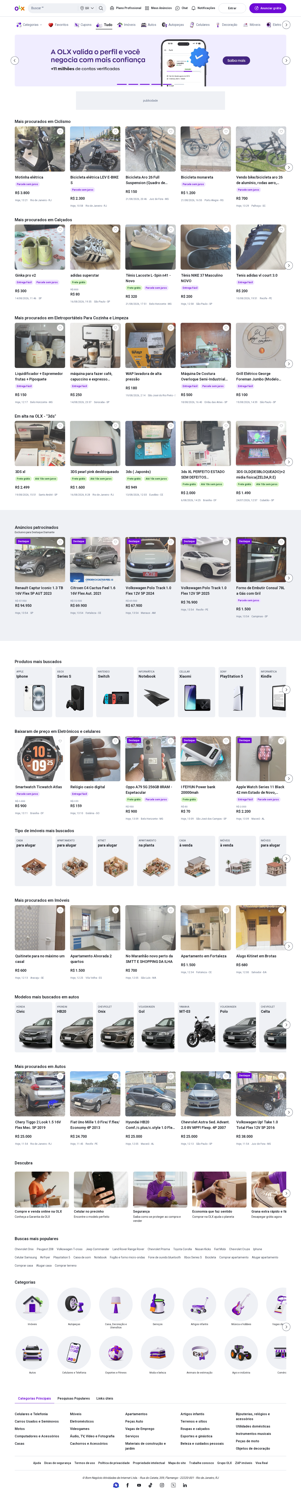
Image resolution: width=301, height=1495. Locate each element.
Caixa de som (82, 1257)
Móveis (255, 25)
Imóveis (130, 25)
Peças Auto (134, 1421)
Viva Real (262, 1463)
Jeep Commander (97, 1249)
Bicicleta (210, 1257)
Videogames (79, 1429)
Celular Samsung (26, 1257)
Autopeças (176, 25)
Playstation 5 (61, 1257)
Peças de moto (247, 1441)
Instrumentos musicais (253, 1434)
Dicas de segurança (57, 1463)
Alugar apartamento (265, 1257)
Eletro (277, 25)
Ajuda (37, 1463)
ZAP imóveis (243, 1463)
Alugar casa (44, 1265)
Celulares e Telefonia (31, 1414)
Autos (152, 25)
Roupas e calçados (195, 1429)
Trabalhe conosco (201, 1463)
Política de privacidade (114, 1463)
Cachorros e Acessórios (89, 1444)
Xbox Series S (193, 1257)
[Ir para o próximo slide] (289, 167)
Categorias (30, 25)
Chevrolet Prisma (159, 1249)
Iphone (257, 1249)
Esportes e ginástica (196, 1436)
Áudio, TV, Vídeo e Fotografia (92, 1436)
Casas (19, 1444)
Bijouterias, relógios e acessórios (253, 1416)
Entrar (232, 8)
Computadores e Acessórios (37, 1436)
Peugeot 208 (45, 1249)
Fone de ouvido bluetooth (164, 1257)
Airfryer (45, 1257)
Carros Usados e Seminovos (37, 1421)
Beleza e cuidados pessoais (202, 1444)
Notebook (100, 1257)
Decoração (229, 25)
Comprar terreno (66, 1265)
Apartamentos (136, 1414)
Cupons (86, 25)
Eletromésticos (82, 1421)
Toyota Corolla (182, 1249)
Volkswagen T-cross (70, 1249)
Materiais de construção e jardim (145, 1446)
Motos (20, 1429)
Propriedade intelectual (149, 1463)
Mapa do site (177, 1463)
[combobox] (67, 8)
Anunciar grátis (270, 8)
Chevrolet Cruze (239, 1249)
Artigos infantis (192, 1414)
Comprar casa (24, 1265)
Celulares (203, 25)
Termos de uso (84, 1463)
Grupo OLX (224, 1463)
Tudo (108, 25)
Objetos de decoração (253, 1448)
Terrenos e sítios (194, 1421)
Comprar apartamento (234, 1257)
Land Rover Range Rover (128, 1249)
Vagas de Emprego (139, 1429)
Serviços (132, 1436)
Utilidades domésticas (253, 1426)
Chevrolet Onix (24, 1249)
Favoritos (61, 25)
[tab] (34, 1398)
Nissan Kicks (203, 1249)
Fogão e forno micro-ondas (127, 1257)
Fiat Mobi (220, 1249)
